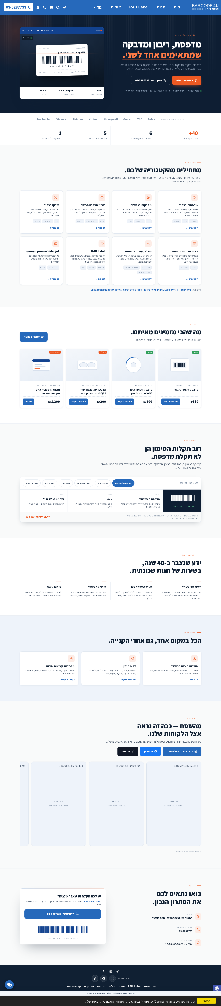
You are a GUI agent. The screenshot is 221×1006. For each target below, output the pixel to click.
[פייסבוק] (103, 978)
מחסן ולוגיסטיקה (123, 483)
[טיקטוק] (95, 978)
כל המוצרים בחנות (34, 336)
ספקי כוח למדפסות (132, 289)
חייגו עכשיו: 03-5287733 (60, 914)
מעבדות (66, 483)
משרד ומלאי (32, 483)
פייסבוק (148, 751)
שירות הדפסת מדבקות (102, 289)
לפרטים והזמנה (171, 401)
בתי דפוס (49, 483)
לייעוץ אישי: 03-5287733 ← (36, 516)
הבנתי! (206, 1001)
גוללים (118, 289)
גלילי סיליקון (150, 289)
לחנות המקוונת (184, 80)
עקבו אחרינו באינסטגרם (180, 751)
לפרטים (28, 401)
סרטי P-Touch (184, 289)
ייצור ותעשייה (83, 483)
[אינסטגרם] (112, 978)
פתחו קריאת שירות (92, 901)
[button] (64, 7)
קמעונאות (103, 483)
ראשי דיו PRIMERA (166, 289)
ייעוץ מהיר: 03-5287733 (148, 80)
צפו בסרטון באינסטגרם (186, 766)
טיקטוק (126, 751)
